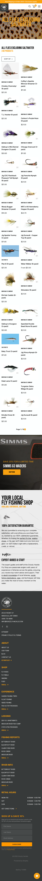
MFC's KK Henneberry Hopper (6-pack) (29, 208)
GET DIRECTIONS (8, 809)
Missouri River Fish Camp (11, 724)
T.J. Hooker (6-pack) (10, 115)
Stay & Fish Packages (10, 727)
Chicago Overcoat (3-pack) (29, 148)
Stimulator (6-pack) (28, 290)
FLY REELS (5, 675)
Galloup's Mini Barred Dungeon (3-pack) (10, 148)
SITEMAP (5, 632)
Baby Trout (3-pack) (9, 351)
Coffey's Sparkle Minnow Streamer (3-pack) (29, 83)
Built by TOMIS (21, 870)
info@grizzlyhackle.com (12, 621)
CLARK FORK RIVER (8, 776)
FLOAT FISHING (7, 699)
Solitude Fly (5, 260)
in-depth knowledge (9, 575)
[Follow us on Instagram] (7, 627)
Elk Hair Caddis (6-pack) (9, 296)
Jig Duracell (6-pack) (29, 415)
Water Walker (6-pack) (29, 264)
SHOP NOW (12, 472)
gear (18, 578)
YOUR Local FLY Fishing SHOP (17, 500)
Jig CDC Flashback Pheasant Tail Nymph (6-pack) (10, 178)
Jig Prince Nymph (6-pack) (29, 353)
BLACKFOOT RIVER (8, 772)
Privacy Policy (11, 849)
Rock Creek (6, 751)
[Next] (25, 429)
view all (4, 709)
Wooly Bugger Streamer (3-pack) (9, 208)
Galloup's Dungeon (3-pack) (9, 325)
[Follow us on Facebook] (2, 627)
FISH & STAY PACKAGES (10, 706)
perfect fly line (25, 538)
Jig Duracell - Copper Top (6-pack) (29, 236)
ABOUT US (5, 647)
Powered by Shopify (21, 861)
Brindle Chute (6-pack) (8, 416)
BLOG (3, 654)
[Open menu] (39, 6)
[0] (34, 6)
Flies (3, 681)
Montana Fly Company (7, 82)
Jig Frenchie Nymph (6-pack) (28, 177)
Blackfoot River (8, 745)
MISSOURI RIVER (7, 782)
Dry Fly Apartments (9, 720)
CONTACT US (6, 657)
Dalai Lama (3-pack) (9, 381)
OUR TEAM (5, 650)
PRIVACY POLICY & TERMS (11, 635)
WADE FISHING (6, 703)
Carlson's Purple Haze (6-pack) (29, 119)
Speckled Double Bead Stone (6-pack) (29, 325)
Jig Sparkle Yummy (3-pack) (9, 236)
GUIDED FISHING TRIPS (9, 696)
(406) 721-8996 (7, 619)
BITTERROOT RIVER (8, 769)
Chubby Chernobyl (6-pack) (9, 87)
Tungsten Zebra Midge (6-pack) (27, 387)
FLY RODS (5, 672)
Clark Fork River (8, 748)
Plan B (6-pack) (8, 264)
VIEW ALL (4, 730)
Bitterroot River (8, 742)
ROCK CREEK (6, 779)
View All (4, 685)
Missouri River (7, 754)
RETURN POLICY (6, 660)
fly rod (11, 541)
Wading (4, 678)
